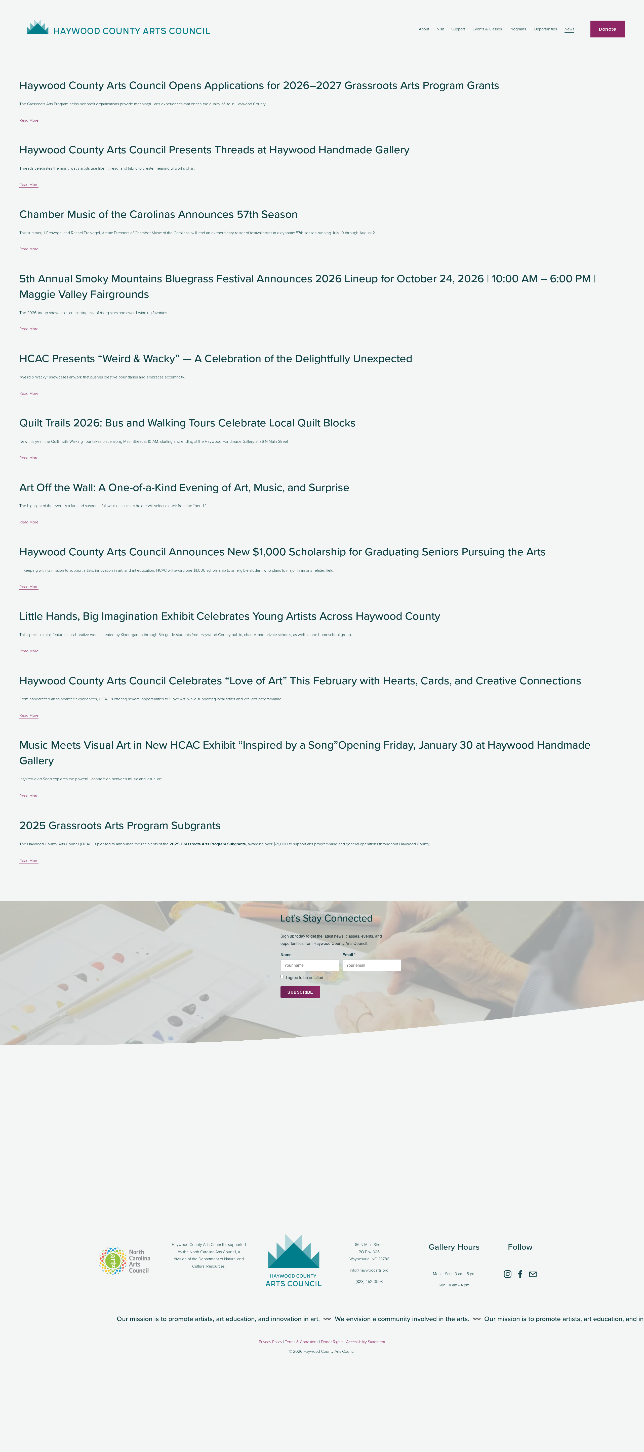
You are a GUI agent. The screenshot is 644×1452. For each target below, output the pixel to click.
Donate (607, 29)
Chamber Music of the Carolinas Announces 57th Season (158, 214)
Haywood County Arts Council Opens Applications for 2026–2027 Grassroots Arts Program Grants (260, 85)
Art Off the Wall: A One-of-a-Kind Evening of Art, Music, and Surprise (184, 487)
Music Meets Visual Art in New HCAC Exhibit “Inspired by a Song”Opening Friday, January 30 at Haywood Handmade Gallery (305, 752)
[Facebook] (520, 1274)
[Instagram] (508, 1274)
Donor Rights (332, 1341)
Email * (348, 954)
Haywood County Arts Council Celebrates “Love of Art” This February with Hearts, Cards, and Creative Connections (300, 680)
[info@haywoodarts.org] (533, 1274)
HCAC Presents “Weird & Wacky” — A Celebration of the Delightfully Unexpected (215, 358)
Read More (28, 120)
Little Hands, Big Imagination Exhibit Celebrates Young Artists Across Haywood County (229, 615)
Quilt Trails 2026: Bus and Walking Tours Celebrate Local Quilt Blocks (187, 422)
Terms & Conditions (301, 1341)
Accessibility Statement (365, 1341)
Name (286, 954)
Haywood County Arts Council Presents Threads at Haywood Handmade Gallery (214, 149)
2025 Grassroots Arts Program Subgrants (120, 825)
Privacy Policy (270, 1341)
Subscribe (300, 992)
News (569, 29)
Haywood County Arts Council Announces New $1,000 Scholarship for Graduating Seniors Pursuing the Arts (282, 551)
